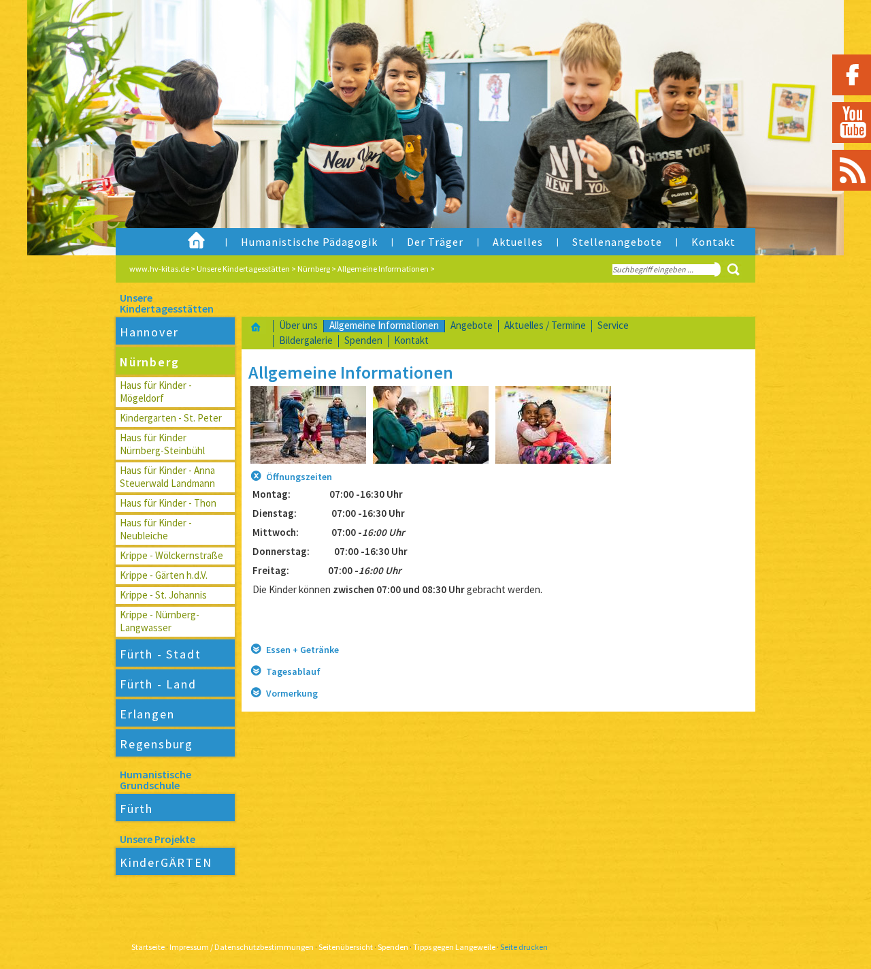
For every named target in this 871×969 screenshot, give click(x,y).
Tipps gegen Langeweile (454, 947)
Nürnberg (313, 269)
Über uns (298, 325)
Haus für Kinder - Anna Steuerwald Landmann (167, 477)
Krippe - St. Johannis (163, 594)
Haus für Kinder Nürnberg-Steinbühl (162, 444)
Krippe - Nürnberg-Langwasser (159, 621)
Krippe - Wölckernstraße (171, 555)
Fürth (136, 808)
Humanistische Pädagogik (309, 242)
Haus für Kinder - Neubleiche (156, 529)
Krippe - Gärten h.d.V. (164, 575)
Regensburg (156, 744)
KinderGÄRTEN (166, 862)
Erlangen (147, 714)
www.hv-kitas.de (159, 269)
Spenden (363, 340)
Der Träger (435, 242)
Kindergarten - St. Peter (171, 417)
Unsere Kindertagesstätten (243, 269)
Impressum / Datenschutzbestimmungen (241, 947)
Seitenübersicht (345, 947)
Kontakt (713, 242)
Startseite (148, 947)
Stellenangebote (617, 242)
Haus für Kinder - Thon (168, 502)
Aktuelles (518, 242)
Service (613, 325)
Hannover (149, 332)
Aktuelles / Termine (545, 325)
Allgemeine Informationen (383, 269)
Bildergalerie (306, 340)
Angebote (471, 325)
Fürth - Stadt (160, 654)
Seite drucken (524, 947)
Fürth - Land (158, 684)
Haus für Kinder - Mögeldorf (156, 391)
